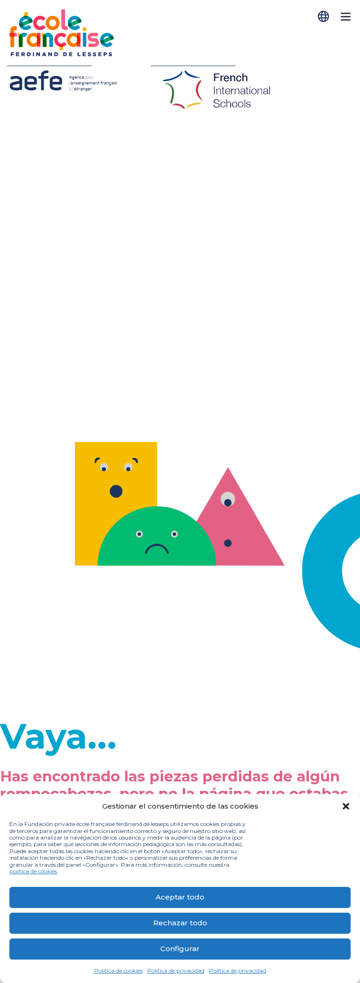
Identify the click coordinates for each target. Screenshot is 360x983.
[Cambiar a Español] (324, 17)
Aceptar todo (180, 897)
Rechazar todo (180, 922)
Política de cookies (118, 970)
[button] (346, 806)
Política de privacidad (175, 970)
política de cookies (33, 871)
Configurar (180, 948)
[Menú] (346, 22)
